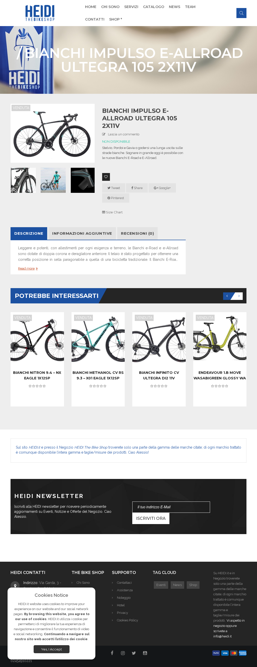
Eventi (161, 585)
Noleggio (124, 598)
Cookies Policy (127, 620)
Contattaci (124, 583)
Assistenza (125, 590)
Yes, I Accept (51, 649)
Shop (193, 585)
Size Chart (114, 212)
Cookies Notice (51, 595)
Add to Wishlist (106, 177)
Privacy (122, 613)
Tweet (115, 188)
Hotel (121, 605)
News (177, 585)
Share (138, 188)
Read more (26, 268)
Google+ (164, 188)
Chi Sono (83, 583)
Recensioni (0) (137, 233)
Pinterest (117, 198)
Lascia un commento (123, 134)
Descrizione (28, 233)
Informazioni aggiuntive (82, 233)
